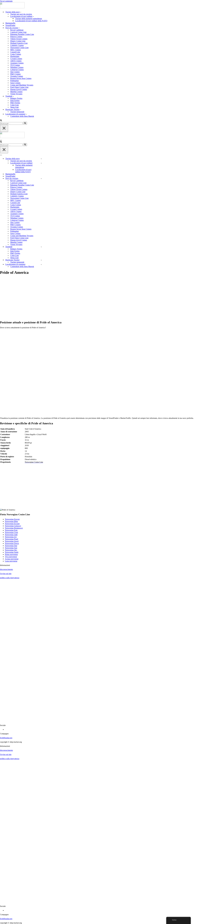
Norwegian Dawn (12, 543)
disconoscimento (6, 569)
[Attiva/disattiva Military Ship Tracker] (41, 163)
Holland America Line (19, 43)
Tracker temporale (17, 112)
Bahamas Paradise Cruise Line (22, 34)
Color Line (14, 105)
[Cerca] (1, 121)
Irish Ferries (15, 100)
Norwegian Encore (12, 519)
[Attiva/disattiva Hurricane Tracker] (41, 260)
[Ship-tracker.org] (12, 8)
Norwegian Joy (11, 537)
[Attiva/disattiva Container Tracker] (41, 264)
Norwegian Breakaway (14, 528)
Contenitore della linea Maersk (22, 116)
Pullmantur (14, 81)
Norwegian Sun (11, 548)
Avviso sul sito (5, 574)
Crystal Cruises (16, 59)
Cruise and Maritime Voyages (21, 85)
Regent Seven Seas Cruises (20, 78)
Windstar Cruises (16, 67)
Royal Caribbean (16, 30)
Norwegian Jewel (12, 541)
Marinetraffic (10, 23)
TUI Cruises (15, 65)
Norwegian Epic (11, 530)
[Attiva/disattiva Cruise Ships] (41, 178)
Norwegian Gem (11, 532)
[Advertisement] (73, 299)
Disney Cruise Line (17, 41)
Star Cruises (15, 72)
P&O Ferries (15, 103)
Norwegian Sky (11, 550)
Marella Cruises (16, 92)
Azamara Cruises (17, 63)
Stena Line (14, 107)
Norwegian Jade (11, 535)
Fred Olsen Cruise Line (19, 87)
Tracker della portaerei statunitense (28, 19)
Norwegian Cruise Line (19, 48)
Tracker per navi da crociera (21, 14)
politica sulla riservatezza (9, 578)
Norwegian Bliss (11, 521)
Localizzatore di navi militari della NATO (31, 21)
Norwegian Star (11, 546)
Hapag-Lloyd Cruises (18, 89)
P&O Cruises (15, 74)
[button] (20, 12)
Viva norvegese (11, 557)
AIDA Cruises (15, 61)
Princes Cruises (16, 36)
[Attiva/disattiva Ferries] (41, 247)
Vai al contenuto (6, 1)
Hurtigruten (14, 56)
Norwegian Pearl (11, 539)
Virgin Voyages (16, 94)
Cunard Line (15, 52)
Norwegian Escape (12, 524)
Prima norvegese (11, 554)
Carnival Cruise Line (18, 32)
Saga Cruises (15, 83)
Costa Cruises (15, 54)
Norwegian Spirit (11, 552)
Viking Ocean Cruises (18, 39)
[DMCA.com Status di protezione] (106, 721)
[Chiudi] (4, 128)
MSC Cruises (15, 50)
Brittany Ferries (16, 98)
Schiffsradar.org (6, 738)
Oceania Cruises (16, 76)
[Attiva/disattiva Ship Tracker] (41, 159)
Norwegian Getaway (13, 526)
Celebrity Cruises (17, 45)
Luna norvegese (11, 561)
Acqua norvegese (11, 559)
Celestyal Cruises (17, 70)
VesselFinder (10, 25)
